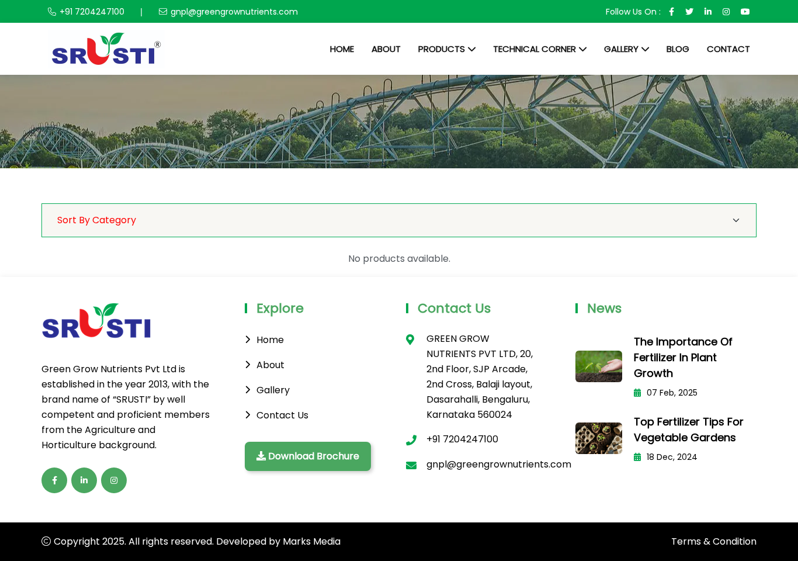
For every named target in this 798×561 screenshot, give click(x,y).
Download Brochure (312, 456)
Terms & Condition (714, 541)
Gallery (621, 49)
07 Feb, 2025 (671, 393)
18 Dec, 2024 (671, 457)
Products (441, 49)
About (386, 49)
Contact (728, 49)
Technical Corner (534, 49)
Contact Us (282, 415)
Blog (678, 49)
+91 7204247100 (92, 12)
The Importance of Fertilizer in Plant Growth (683, 357)
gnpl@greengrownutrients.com (234, 12)
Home (342, 49)
